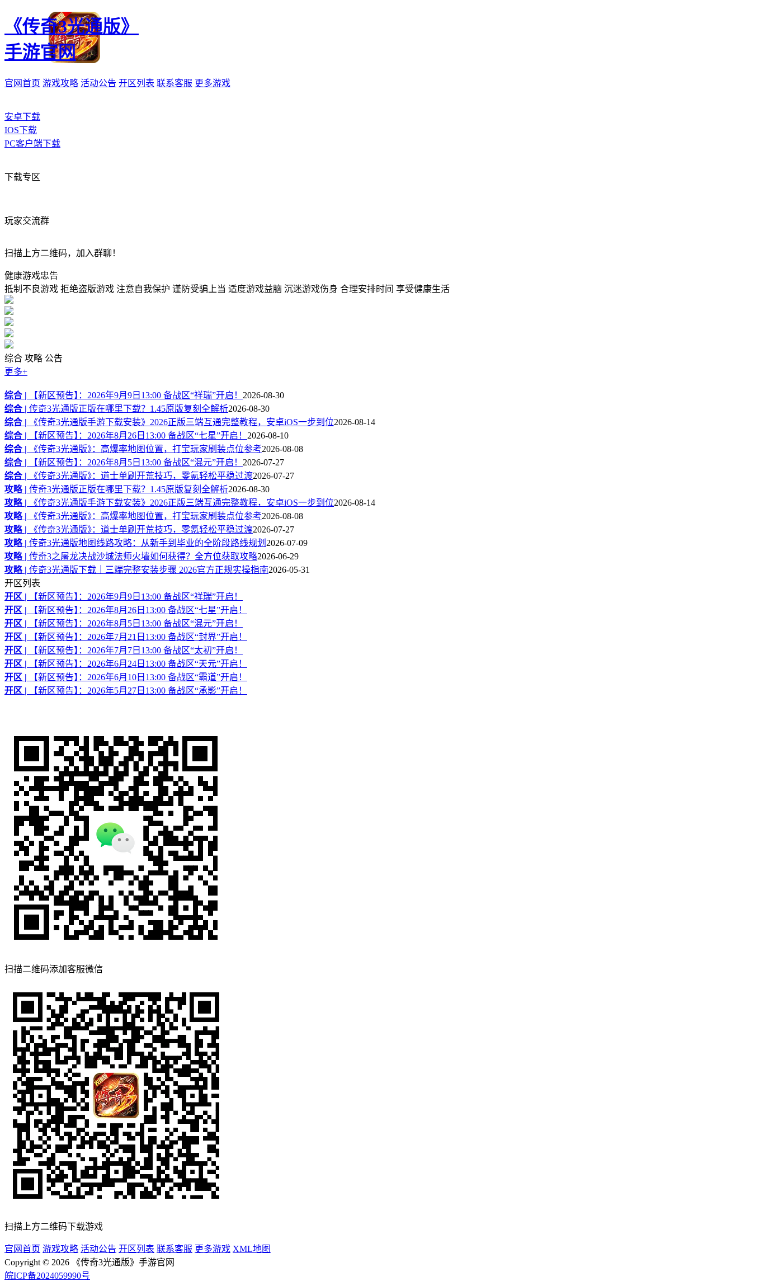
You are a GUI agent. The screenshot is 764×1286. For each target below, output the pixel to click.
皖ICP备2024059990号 (47, 1275)
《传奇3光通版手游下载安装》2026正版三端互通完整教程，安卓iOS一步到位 (169, 422)
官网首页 (22, 83)
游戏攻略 (60, 83)
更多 (15, 371)
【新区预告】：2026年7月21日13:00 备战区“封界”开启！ (125, 637)
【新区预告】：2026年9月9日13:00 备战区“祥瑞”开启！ (123, 395)
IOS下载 (20, 130)
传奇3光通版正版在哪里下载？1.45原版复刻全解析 (116, 408)
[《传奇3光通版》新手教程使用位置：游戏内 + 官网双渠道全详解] (8, 323)
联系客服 (174, 83)
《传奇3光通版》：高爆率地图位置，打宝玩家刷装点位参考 (133, 449)
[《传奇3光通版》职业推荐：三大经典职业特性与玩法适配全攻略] (8, 300)
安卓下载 (22, 116)
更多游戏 (212, 83)
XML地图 (252, 1249)
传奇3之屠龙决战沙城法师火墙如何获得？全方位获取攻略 (130, 556)
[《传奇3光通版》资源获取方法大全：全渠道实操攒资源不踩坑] (8, 345)
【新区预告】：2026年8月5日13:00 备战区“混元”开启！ (123, 462)
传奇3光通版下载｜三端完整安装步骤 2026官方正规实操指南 (136, 569)
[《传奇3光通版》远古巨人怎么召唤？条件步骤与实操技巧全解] (8, 312)
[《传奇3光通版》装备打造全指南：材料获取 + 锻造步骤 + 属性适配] (8, 334)
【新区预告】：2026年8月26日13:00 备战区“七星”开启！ (125, 435)
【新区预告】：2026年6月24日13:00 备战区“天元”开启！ (125, 663)
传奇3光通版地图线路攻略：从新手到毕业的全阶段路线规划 (135, 543)
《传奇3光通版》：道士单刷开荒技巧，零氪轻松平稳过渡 (128, 476)
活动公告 (98, 83)
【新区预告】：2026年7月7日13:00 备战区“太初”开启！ (123, 650)
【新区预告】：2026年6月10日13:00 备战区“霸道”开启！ (125, 677)
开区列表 (136, 83)
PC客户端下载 (32, 143)
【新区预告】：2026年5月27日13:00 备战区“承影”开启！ (125, 690)
